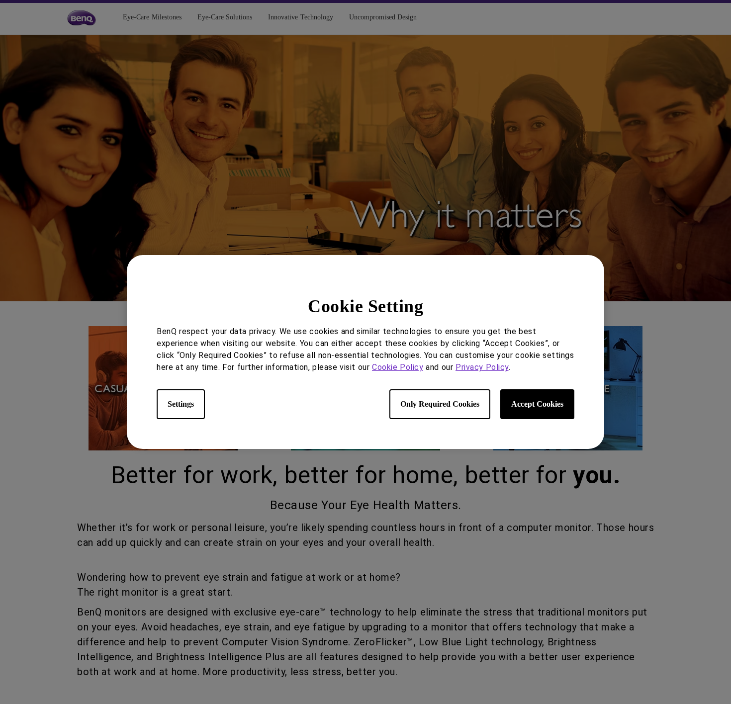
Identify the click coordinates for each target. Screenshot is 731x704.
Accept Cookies (537, 404)
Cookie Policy (397, 367)
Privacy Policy (482, 367)
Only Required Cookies (439, 404)
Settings (181, 404)
